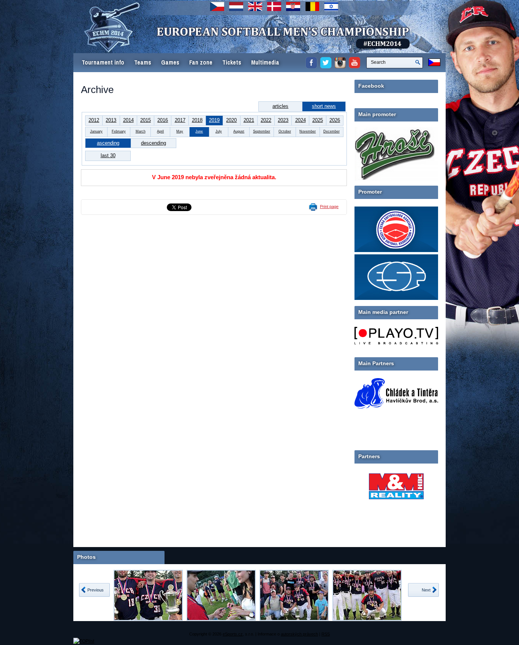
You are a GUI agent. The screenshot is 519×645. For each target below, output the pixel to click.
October (284, 131)
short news (324, 106)
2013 (111, 120)
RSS (325, 634)
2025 (317, 120)
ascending (108, 143)
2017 (180, 120)
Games (170, 62)
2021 (249, 120)
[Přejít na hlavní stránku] (219, 41)
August (238, 131)
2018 (197, 120)
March (141, 131)
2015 (145, 120)
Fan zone (200, 62)
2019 (214, 120)
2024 (300, 120)
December (331, 131)
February (119, 131)
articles (280, 106)
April (160, 131)
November (307, 131)
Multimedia (265, 62)
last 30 (108, 155)
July (218, 131)
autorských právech (299, 634)
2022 (266, 120)
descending (153, 143)
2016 (162, 120)
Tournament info (103, 62)
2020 (231, 120)
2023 (283, 120)
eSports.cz (233, 634)
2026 (334, 120)
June (199, 131)
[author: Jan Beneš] (148, 595)
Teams (142, 62)
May (179, 131)
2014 (128, 120)
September (261, 131)
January (96, 131)
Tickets (231, 62)
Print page (329, 206)
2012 (94, 120)
